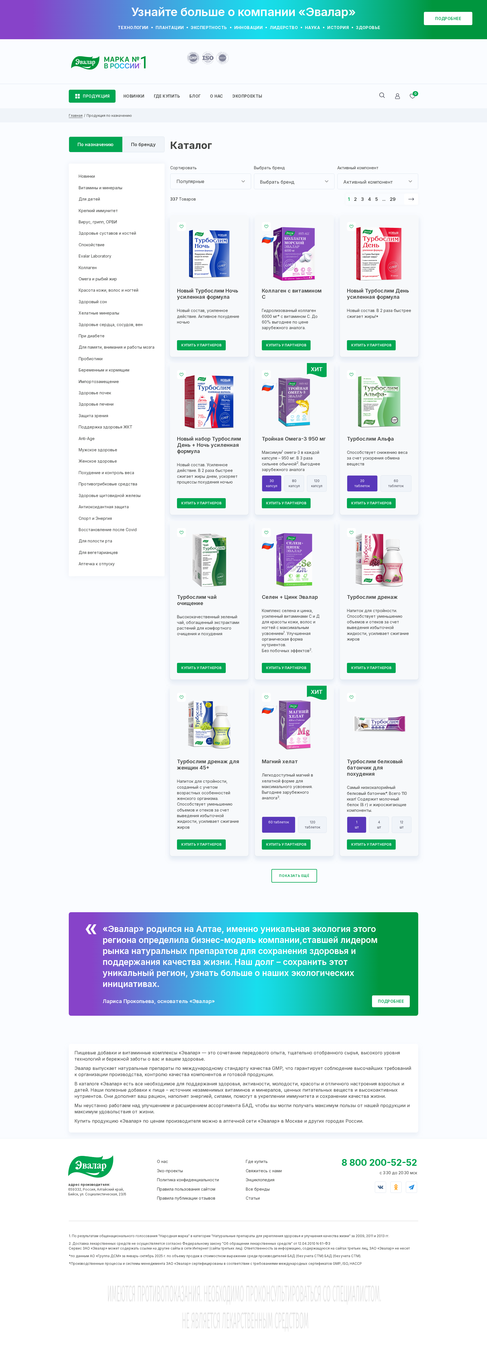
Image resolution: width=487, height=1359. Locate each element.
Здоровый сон (93, 301)
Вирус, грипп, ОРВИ (98, 221)
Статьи (253, 1198)
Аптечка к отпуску (97, 563)
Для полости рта (95, 540)
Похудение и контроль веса (106, 472)
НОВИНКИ (134, 96)
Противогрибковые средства (108, 483)
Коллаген (88, 267)
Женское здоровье (98, 461)
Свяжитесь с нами (264, 1170)
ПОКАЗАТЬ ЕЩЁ (294, 876)
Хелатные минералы (99, 313)
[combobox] (210, 181)
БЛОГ (195, 96)
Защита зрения (93, 415)
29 (393, 199)
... (384, 199)
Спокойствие (92, 244)
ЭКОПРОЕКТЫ (247, 96)
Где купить (257, 1161)
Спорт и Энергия (95, 518)
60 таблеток (278, 822)
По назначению (96, 144)
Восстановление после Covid (108, 529)
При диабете (92, 335)
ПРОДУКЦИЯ (96, 96)
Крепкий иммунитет (98, 210)
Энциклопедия (260, 1179)
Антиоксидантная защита (104, 506)
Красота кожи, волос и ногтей (108, 290)
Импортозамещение (99, 381)
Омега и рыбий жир (98, 278)
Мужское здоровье (98, 449)
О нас (162, 1161)
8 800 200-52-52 (379, 1162)
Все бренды (258, 1189)
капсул (271, 483)
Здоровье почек (95, 392)
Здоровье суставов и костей (107, 233)
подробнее (448, 18)
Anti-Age (87, 438)
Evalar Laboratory (95, 256)
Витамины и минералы (100, 187)
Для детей (89, 199)
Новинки (87, 176)
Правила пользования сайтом (186, 1189)
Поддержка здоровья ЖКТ (105, 427)
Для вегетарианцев (98, 552)
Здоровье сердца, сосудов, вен (111, 324)
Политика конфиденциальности (188, 1179)
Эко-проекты (170, 1170)
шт (357, 824)
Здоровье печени (96, 404)
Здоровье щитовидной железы (110, 495)
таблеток (362, 483)
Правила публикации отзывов (186, 1198)
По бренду (143, 144)
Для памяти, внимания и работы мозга (116, 347)
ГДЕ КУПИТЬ (167, 96)
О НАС (216, 96)
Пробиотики (91, 358)
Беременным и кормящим (104, 370)
